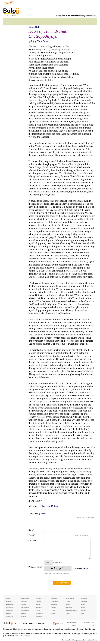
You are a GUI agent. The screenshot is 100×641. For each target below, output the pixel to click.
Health (38, 605)
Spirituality (39, 614)
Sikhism (8, 614)
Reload (85, 568)
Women (23, 617)
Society (23, 614)
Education (84, 602)
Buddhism (84, 599)
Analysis (8, 599)
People (83, 608)
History (68, 605)
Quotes (53, 611)
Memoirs (39, 608)
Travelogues (9, 617)
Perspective (9, 611)
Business (8, 602)
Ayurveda (54, 599)
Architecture (25, 599)
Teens (82, 614)
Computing (54, 602)
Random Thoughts (71, 611)
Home (69, 622)
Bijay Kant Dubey (40, 41)
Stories (68, 614)
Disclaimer (86, 622)
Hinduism (54, 605)
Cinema (38, 602)
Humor (83, 605)
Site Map (93, 624)
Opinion (53, 608)
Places (38, 611)
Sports (53, 614)
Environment (10, 605)
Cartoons (24, 602)
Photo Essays (25, 611)
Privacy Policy (74, 624)
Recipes (83, 611)
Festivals (23, 605)
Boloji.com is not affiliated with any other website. (76, 16)
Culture (68, 602)
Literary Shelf (34, 27)
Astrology (39, 599)
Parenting (69, 608)
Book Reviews (70, 599)
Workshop (39, 617)
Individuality (10, 608)
